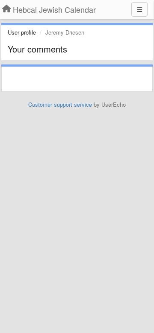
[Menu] (139, 9)
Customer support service (60, 104)
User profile (22, 32)
